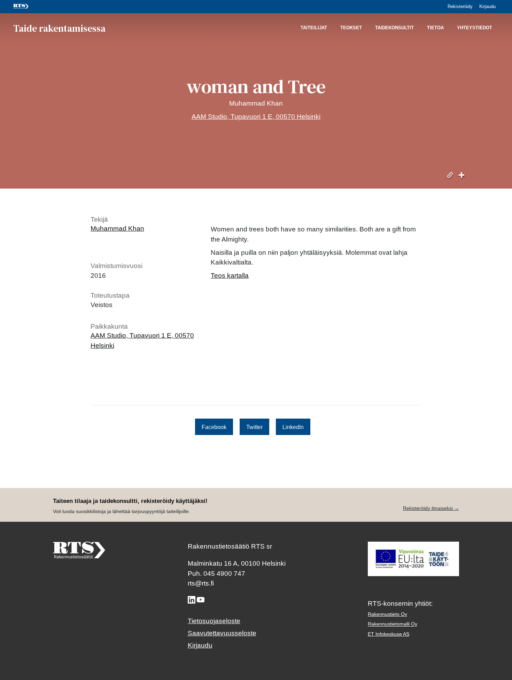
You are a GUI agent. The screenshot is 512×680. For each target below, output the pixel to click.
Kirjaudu (487, 6)
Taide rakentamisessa (59, 28)
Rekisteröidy (460, 6)
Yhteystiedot (474, 28)
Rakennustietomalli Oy (392, 624)
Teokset (351, 28)
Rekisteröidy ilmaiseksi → (431, 508)
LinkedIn (293, 426)
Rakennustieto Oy (387, 614)
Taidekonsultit (394, 28)
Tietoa (435, 28)
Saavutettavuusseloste (222, 633)
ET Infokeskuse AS (388, 634)
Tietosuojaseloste (214, 621)
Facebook (214, 426)
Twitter (254, 426)
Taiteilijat (314, 28)
